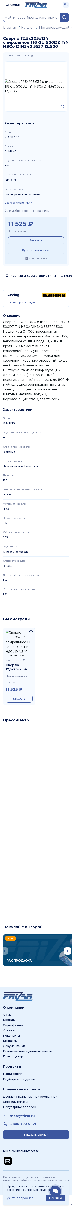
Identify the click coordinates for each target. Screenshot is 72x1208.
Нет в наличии (17, 231)
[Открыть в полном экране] (62, 106)
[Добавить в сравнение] (31, 638)
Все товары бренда (20, 302)
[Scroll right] (67, 951)
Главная (9, 27)
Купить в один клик (36, 250)
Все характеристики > (18, 202)
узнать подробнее (20, 1198)
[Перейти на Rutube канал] (8, 1161)
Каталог (27, 27)
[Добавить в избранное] (31, 631)
